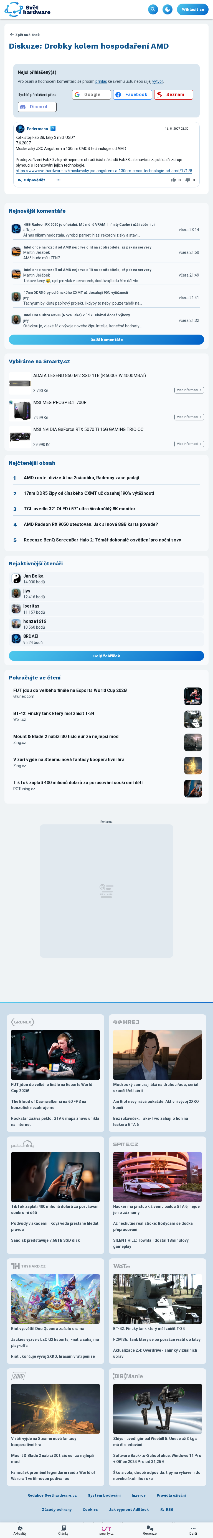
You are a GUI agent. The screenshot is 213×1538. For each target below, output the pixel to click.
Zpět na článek (27, 35)
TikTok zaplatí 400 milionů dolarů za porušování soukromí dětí (78, 782)
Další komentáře (106, 339)
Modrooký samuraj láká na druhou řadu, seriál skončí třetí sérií (155, 1087)
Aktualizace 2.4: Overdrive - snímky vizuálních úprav (155, 1353)
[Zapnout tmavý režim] (168, 9)
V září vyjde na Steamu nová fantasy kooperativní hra (69, 759)
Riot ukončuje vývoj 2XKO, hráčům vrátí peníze (53, 1356)
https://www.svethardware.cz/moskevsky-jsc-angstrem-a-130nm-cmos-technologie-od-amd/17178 (104, 171)
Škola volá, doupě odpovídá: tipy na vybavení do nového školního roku (157, 1475)
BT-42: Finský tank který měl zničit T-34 (53, 713)
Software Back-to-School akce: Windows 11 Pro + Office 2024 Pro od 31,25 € (157, 1458)
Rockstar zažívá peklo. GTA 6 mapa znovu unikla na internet (55, 1121)
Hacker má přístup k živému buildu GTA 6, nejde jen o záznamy (156, 1209)
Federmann (37, 129)
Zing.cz (19, 742)
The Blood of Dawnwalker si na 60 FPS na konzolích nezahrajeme (48, 1104)
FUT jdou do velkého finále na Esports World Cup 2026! (70, 690)
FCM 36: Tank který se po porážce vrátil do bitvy (157, 1339)
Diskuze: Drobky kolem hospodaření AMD (89, 46)
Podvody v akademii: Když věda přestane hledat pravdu (54, 1226)
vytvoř (157, 81)
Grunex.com (23, 696)
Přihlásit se (192, 9)
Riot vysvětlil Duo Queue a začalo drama (47, 1328)
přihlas (101, 81)
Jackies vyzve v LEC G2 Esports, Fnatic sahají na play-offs (55, 1342)
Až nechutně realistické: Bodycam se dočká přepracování (153, 1226)
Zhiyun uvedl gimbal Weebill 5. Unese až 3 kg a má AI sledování (155, 1441)
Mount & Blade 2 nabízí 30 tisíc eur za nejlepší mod (65, 736)
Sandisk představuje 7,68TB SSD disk (45, 1240)
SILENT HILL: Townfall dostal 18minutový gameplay (151, 1243)
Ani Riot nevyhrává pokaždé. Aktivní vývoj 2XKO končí (156, 1104)
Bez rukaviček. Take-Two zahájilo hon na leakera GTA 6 (150, 1121)
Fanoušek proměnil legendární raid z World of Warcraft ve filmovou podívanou (53, 1475)
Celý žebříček (106, 656)
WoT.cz (19, 719)
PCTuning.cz (24, 789)
